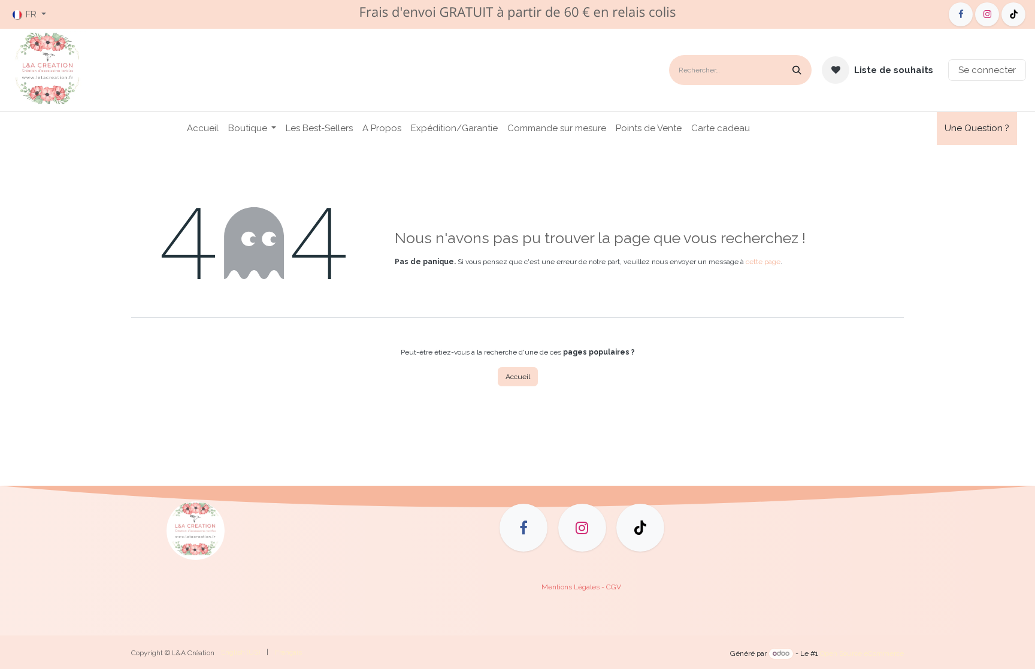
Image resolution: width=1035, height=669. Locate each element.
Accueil (518, 377)
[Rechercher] (797, 70)
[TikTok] (1013, 14)
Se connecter (987, 70)
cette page (763, 262)
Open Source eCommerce (862, 653)
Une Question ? (977, 128)
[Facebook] (961, 14)
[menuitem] (202, 128)
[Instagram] (987, 14)
